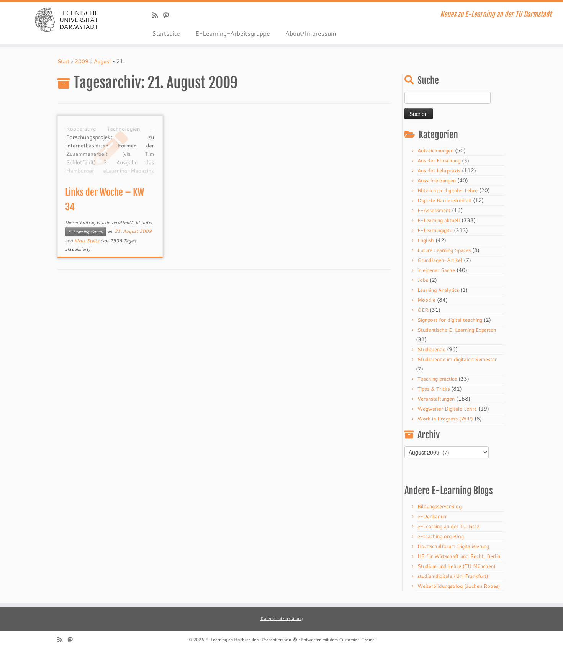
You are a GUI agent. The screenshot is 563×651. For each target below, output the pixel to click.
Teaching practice (437, 378)
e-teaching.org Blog (440, 536)
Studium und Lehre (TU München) (456, 566)
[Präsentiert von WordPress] (295, 638)
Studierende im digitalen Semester (457, 359)
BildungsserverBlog (439, 506)
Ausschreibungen (436, 180)
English (425, 240)
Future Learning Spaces (444, 250)
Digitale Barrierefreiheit (444, 200)
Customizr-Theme (357, 639)
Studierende (431, 349)
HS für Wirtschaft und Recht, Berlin (458, 556)
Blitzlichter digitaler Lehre (447, 190)
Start (63, 61)
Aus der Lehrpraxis (438, 170)
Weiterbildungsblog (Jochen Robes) (458, 585)
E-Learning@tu (434, 230)
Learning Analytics (438, 289)
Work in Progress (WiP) (445, 418)
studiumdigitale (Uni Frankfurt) (452, 575)
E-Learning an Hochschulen (232, 639)
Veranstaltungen (436, 398)
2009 (81, 61)
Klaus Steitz (86, 240)
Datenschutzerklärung (281, 618)
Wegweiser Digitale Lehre (447, 408)
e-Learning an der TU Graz (448, 526)
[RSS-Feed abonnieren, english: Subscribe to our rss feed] (157, 15)
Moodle (426, 299)
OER (422, 309)
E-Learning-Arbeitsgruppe (232, 33)
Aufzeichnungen (435, 150)
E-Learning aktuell (85, 231)
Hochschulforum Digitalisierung (453, 546)
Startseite (166, 33)
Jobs (422, 279)
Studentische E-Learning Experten (456, 329)
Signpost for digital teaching (449, 319)
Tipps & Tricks (433, 388)
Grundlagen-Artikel (439, 260)
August (102, 61)
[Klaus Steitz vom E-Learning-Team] (168, 15)
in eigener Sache (436, 270)
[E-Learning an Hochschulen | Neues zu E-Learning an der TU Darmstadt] (65, 19)
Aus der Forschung (438, 160)
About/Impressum (310, 33)
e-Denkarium (432, 516)
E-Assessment (433, 210)
